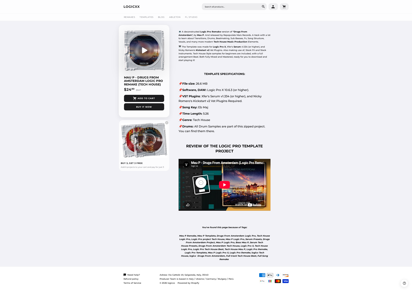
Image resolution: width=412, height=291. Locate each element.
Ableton (175, 17)
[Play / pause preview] (144, 50)
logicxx (132, 7)
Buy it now (144, 107)
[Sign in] (273, 6)
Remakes (129, 17)
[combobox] (234, 6)
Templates (146, 17)
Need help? (133, 274)
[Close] (166, 122)
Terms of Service (132, 283)
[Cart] (284, 6)
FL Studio (191, 17)
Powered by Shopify (188, 283)
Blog (161, 17)
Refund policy (131, 279)
